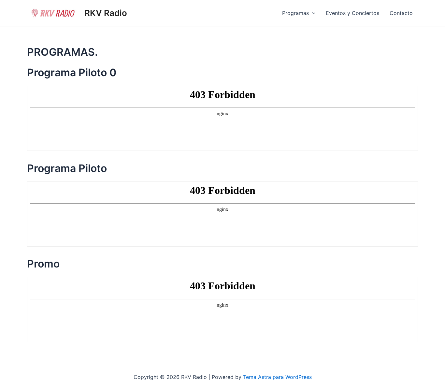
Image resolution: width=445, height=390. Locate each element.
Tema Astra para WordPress (277, 377)
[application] (312, 13)
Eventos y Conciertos (352, 13)
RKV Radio (105, 13)
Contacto (401, 13)
